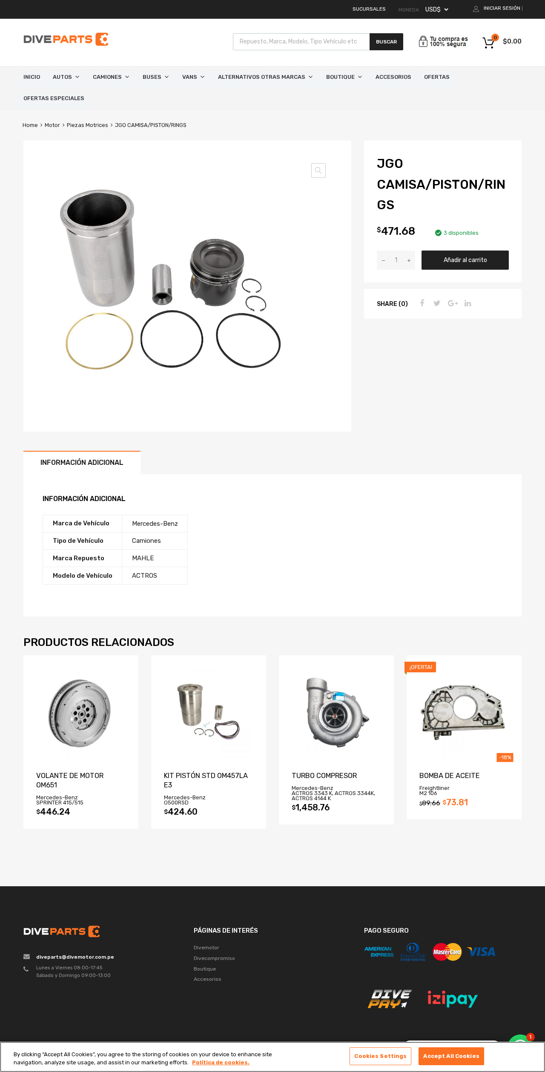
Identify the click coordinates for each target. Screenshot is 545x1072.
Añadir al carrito (465, 259)
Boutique (340, 77)
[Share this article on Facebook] (420, 303)
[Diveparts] (66, 47)
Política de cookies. (221, 1063)
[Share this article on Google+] (451, 303)
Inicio (31, 77)
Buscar (386, 42)
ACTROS (144, 575)
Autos (62, 77)
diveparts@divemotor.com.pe (75, 957)
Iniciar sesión (502, 8)
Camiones (107, 77)
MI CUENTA (35, 9)
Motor (52, 125)
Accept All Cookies (451, 1056)
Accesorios (393, 77)
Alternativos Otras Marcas (261, 77)
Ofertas (437, 77)
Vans (189, 77)
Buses (152, 77)
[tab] (82, 462)
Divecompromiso (214, 958)
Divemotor (206, 948)
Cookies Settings (380, 1056)
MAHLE (143, 558)
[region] (272, 1057)
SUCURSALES (369, 9)
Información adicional (81, 462)
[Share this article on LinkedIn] (466, 303)
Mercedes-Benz (155, 523)
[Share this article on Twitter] (436, 303)
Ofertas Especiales (53, 98)
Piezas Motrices (87, 125)
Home (30, 125)
